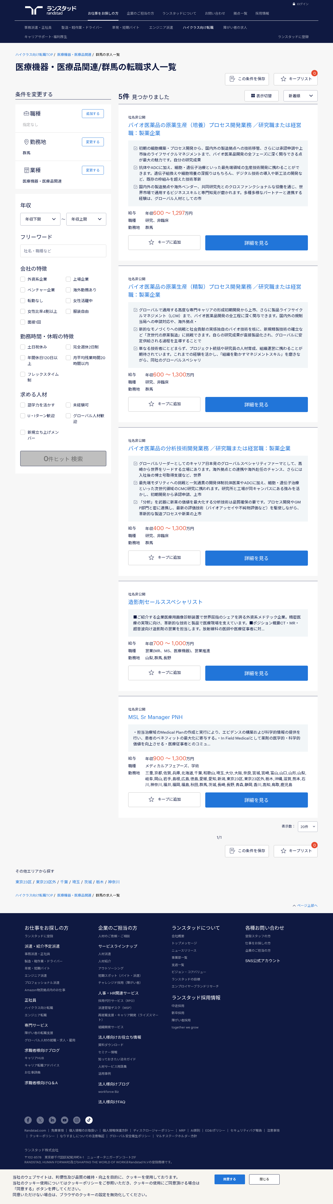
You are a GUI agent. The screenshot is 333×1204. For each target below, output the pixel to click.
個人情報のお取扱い (83, 1130)
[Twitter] (40, 1120)
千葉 (64, 881)
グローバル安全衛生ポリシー (130, 1136)
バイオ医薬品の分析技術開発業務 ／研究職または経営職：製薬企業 (209, 448)
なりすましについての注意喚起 (82, 1136)
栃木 (100, 881)
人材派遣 (104, 954)
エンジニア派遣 (161, 27)
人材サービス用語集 (112, 1066)
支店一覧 (178, 965)
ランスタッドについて (179, 13)
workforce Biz (108, 1092)
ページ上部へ (307, 905)
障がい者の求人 (235, 27)
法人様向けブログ (113, 1084)
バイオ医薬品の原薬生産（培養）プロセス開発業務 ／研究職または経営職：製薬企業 (214, 129)
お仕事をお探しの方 (103, 13)
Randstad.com (35, 1130)
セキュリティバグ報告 (246, 1130)
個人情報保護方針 (115, 1130)
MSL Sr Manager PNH (155, 717)
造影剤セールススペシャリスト (165, 602)
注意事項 (273, 1130)
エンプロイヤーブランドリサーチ (195, 986)
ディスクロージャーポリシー (153, 1130)
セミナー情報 (107, 1052)
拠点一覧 (240, 13)
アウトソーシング (111, 968)
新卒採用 (178, 1013)
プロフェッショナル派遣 (42, 983)
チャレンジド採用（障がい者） (120, 983)
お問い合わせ (215, 13)
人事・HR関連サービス (118, 993)
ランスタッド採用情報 (196, 997)
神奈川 (114, 881)
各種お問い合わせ (264, 928)
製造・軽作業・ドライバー (81, 27)
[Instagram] (76, 1120)
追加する (93, 113)
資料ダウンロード (111, 1045)
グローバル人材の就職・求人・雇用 (50, 1040)
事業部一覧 (179, 957)
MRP (182, 1130)
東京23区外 (46, 881)
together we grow (185, 1027)
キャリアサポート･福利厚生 (45, 37)
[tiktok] (89, 1120)
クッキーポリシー (42, 1136)
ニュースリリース (184, 950)
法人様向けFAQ (111, 1101)
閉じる (264, 1179)
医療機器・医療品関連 (74, 54)
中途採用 (178, 1006)
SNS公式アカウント (262, 960)
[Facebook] (28, 1120)
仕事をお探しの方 (258, 943)
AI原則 (195, 1130)
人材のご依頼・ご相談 (114, 936)
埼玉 (76, 881)
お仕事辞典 (32, 1072)
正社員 (30, 1000)
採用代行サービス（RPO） (117, 1001)
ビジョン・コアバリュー (189, 972)
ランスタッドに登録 (293, 37)
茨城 (88, 881)
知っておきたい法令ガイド (117, 1059)
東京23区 (23, 881)
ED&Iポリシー (215, 1130)
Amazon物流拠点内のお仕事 (45, 990)
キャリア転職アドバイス (42, 1065)
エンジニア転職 (36, 1015)
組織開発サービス (111, 1027)
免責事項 (57, 1130)
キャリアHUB (34, 1058)
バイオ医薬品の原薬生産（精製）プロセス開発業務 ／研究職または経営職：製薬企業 (214, 290)
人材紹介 (104, 961)
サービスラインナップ (117, 946)
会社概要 (178, 936)
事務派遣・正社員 (38, 27)
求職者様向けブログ (42, 1050)
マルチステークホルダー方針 (176, 1136)
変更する (93, 142)
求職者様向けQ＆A (41, 1082)
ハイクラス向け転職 (198, 27)
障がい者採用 (181, 1020)
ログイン (303, 4)
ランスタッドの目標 (186, 979)
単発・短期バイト (125, 27)
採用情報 (262, 13)
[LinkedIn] (52, 1120)
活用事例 (104, 1074)
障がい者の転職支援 (39, 1033)
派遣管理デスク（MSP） (115, 1008)
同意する (229, 1179)
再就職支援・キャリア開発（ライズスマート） (128, 1017)
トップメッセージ (184, 943)
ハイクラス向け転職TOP (34, 54)
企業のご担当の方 (140, 13)
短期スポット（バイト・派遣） (120, 975)
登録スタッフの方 (258, 936)
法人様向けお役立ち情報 (119, 1037)
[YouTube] (64, 1120)
